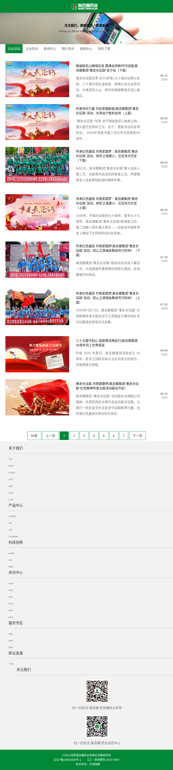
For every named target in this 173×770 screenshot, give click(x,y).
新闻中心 (50, 48)
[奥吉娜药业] (84, 6)
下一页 (137, 435)
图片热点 (68, 48)
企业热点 (32, 48)
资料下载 (104, 48)
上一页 (50, 435)
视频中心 (86, 48)
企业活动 (14, 48)
